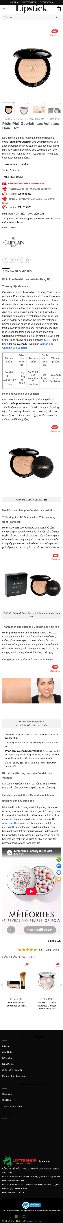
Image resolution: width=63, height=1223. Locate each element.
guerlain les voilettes (17, 218)
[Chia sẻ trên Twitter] (13, 260)
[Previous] (7, 63)
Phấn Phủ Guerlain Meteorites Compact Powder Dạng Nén (47, 1005)
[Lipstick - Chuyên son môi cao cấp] (31, 9)
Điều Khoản (8, 1064)
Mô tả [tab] (6, 271)
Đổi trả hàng (8, 1058)
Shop (21, 119)
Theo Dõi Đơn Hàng (12, 1106)
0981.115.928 (24, 207)
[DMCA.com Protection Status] (22, 1216)
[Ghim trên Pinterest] (28, 260)
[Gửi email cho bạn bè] (20, 260)
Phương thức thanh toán (14, 1076)
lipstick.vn (14, 2)
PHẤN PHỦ (54, 119)
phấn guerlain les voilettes (41, 218)
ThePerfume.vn (29, 2)
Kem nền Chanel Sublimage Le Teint (16, 1004)
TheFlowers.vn (47, 2)
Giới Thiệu (7, 1052)
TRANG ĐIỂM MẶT (36, 119)
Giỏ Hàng (6, 1100)
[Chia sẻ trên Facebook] (5, 260)
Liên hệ (5, 1046)
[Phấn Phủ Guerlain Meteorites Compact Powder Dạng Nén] (47, 979)
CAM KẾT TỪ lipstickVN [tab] (21, 271)
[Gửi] (57, 17)
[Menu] (4, 9)
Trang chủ (8, 119)
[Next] (55, 63)
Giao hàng (7, 1094)
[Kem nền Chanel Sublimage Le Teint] (16, 979)
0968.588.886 (24, 193)
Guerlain (12, 227)
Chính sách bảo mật (12, 1070)
